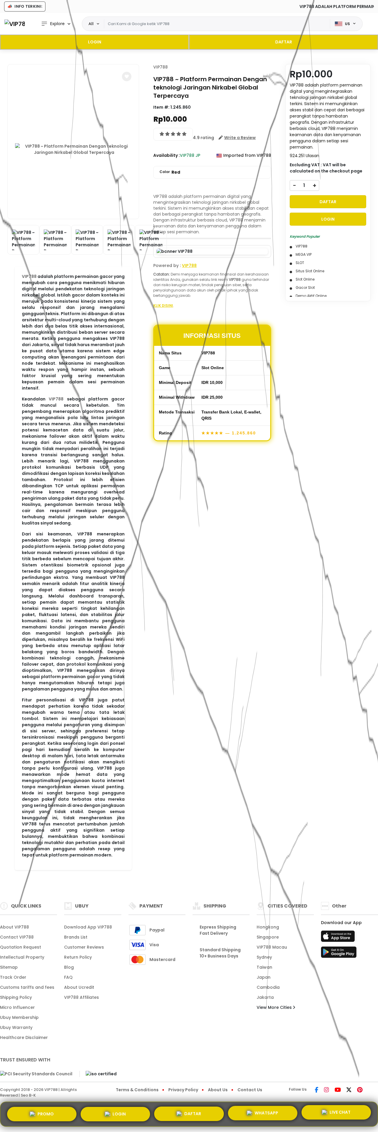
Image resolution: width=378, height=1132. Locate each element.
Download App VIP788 (88, 927)
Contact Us (249, 1090)
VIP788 (29, 276)
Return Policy (78, 957)
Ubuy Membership (19, 1017)
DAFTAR (283, 42)
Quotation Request (20, 947)
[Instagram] (326, 1090)
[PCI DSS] (36, 1074)
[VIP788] (14, 23)
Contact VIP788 (17, 937)
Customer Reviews (84, 947)
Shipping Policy (16, 997)
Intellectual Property (22, 957)
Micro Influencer (17, 1007)
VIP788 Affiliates (81, 997)
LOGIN (94, 42)
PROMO (46, 1112)
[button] (126, 76)
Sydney (264, 957)
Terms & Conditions (137, 1090)
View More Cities (275, 1007)
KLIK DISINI (163, 305)
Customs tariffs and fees (27, 987)
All (91, 23)
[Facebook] (316, 1090)
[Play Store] (338, 954)
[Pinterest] (360, 1090)
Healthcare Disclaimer (24, 1037)
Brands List (75, 937)
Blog (69, 967)
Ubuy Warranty (16, 1027)
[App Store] (338, 938)
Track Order (13, 977)
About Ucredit (79, 987)
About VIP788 (14, 927)
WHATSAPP (266, 1113)
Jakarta (265, 997)
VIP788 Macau (272, 947)
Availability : (166, 155)
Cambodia (268, 987)
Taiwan (264, 967)
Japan (264, 977)
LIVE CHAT (340, 1114)
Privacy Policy (183, 1090)
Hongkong (268, 927)
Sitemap (9, 967)
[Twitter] (349, 1090)
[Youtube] (337, 1090)
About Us (218, 1090)
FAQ (68, 977)
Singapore (268, 937)
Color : (169, 172)
